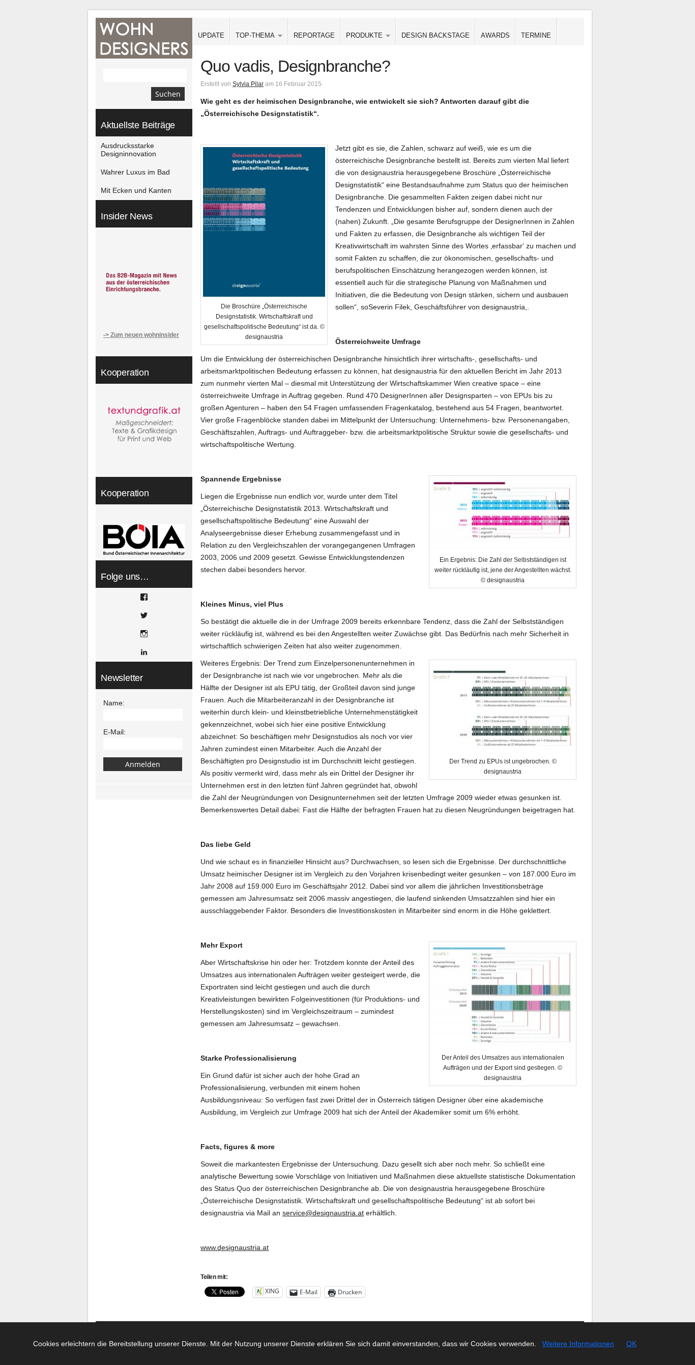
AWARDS (495, 35)
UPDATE (211, 35)
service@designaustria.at (323, 1213)
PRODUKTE (361, 36)
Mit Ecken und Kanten (136, 190)
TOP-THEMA (252, 36)
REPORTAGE (314, 35)
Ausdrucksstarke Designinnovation (128, 149)
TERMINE (536, 35)
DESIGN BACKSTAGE (435, 35)
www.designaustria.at (234, 1247)
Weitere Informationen (578, 1344)
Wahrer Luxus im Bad (135, 172)
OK (631, 1344)
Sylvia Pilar (248, 84)
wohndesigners (144, 38)
